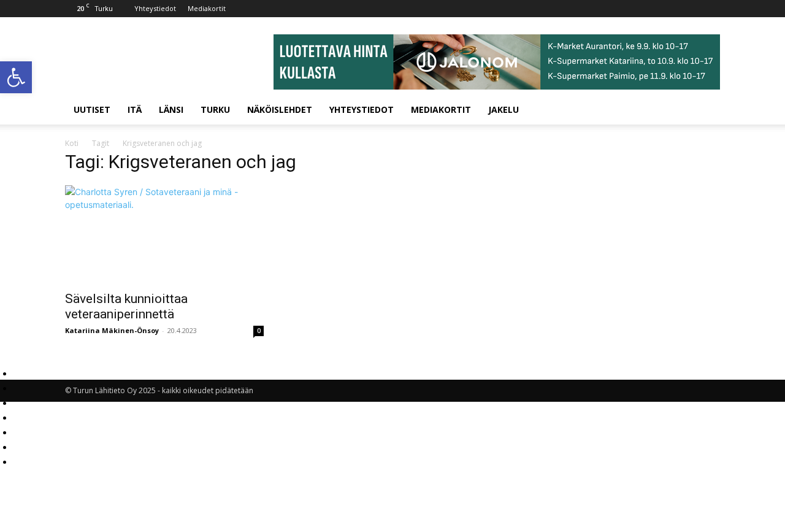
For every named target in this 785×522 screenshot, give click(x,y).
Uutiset (92, 109)
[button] (16, 77)
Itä (135, 109)
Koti (71, 143)
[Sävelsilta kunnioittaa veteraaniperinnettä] (164, 234)
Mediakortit (207, 8)
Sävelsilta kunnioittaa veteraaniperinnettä (126, 306)
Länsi (171, 109)
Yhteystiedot (155, 8)
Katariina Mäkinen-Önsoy (112, 330)
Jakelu (503, 109)
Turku (215, 109)
